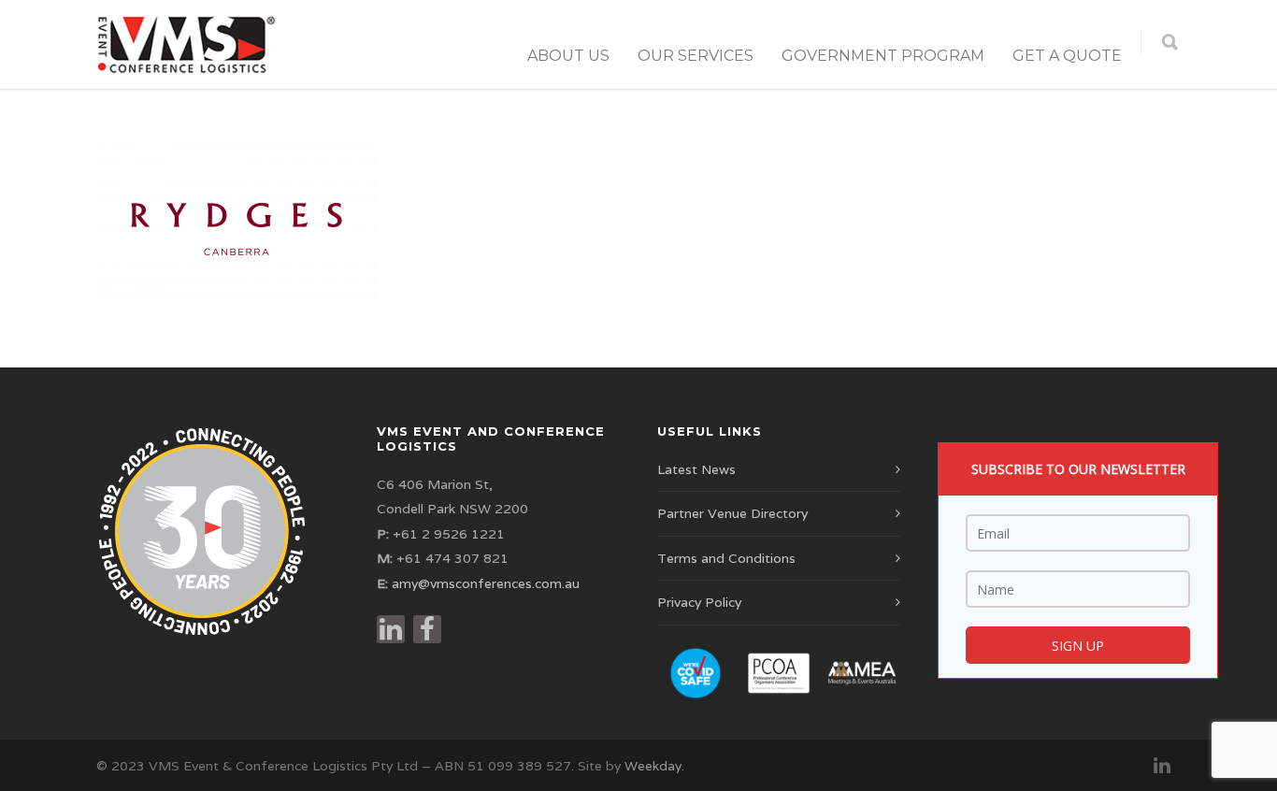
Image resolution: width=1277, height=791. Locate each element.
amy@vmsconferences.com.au (486, 583)
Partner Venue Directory (732, 513)
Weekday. (654, 765)
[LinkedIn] (1162, 765)
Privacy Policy (699, 602)
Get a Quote (1067, 56)
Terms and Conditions (726, 558)
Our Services (695, 56)
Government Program (883, 56)
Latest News (696, 469)
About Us (568, 56)
